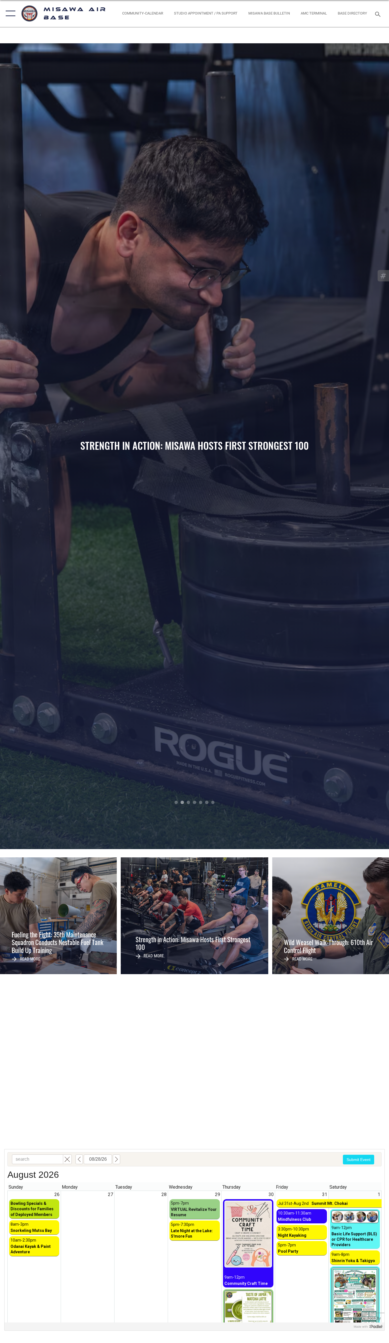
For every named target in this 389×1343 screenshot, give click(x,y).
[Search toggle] (379, 13)
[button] (9, 13)
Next (350, 446)
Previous (39, 446)
